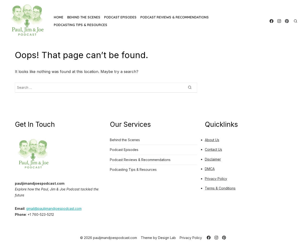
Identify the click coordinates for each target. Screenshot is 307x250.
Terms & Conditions (220, 188)
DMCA (210, 169)
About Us (212, 140)
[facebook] (271, 21)
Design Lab (167, 238)
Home (58, 17)
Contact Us (213, 149)
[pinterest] (287, 21)
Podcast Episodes (120, 17)
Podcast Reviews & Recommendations (174, 17)
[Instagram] (279, 21)
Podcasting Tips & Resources (80, 25)
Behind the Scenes (83, 17)
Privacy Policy (216, 179)
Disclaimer (213, 159)
